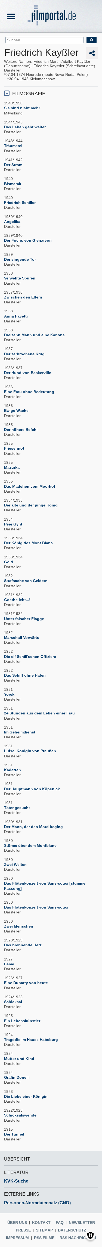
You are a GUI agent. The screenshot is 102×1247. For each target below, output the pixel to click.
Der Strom (13, 165)
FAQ (60, 1222)
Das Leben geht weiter (25, 127)
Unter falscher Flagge (24, 619)
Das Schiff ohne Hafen (25, 675)
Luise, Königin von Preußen (30, 751)
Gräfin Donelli (17, 1077)
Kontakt (41, 1222)
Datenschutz (72, 1230)
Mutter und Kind (19, 1058)
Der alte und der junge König (31, 505)
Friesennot (14, 448)
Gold (8, 562)
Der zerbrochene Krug (24, 354)
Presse (23, 1230)
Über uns (17, 1222)
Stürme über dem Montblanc (30, 845)
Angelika (12, 221)
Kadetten (12, 770)
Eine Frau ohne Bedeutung (29, 392)
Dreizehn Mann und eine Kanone (34, 335)
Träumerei (13, 146)
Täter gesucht (17, 808)
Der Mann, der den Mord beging (33, 827)
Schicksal (13, 1002)
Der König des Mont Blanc (28, 543)
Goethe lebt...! (17, 600)
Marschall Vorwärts (21, 637)
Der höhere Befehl (21, 429)
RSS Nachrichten (78, 1238)
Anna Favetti (16, 316)
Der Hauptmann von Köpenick (32, 789)
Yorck (9, 694)
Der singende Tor (20, 259)
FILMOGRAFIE (28, 93)
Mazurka (12, 467)
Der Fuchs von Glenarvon (28, 240)
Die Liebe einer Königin (26, 1096)
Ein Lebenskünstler (22, 1021)
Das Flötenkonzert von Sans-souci (36, 907)
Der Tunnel (14, 1134)
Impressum (17, 1238)
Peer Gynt (13, 524)
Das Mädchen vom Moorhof (29, 486)
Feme (9, 964)
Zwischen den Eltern (23, 297)
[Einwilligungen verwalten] (90, 1235)
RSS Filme (44, 1238)
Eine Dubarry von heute (26, 983)
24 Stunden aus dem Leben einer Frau (39, 713)
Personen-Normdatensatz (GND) (37, 1203)
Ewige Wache (16, 410)
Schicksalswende (20, 1115)
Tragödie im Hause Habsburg (31, 1039)
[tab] (51, 93)
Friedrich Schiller (20, 202)
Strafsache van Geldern (26, 581)
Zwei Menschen (18, 926)
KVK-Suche (16, 1181)
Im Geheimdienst (19, 732)
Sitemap (44, 1230)
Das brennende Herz (23, 945)
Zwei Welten (15, 864)
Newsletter (82, 1222)
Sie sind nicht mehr (22, 108)
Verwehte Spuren (19, 278)
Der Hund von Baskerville (27, 373)
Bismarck (12, 184)
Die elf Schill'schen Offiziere (30, 656)
